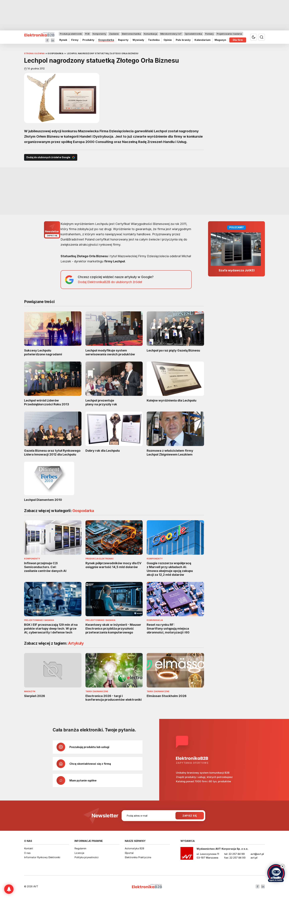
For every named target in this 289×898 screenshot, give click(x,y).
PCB (87, 33)
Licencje (79, 853)
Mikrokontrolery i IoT (171, 33)
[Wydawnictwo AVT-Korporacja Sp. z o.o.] (186, 854)
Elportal (129, 853)
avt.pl (254, 857)
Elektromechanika (131, 33)
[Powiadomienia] (9, 889)
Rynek (63, 39)
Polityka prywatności (86, 857)
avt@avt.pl (257, 854)
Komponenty (99, 33)
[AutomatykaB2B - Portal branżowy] (39, 34)
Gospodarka (106, 39)
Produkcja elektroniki (71, 33)
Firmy (74, 39)
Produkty (88, 39)
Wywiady (138, 39)
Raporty (123, 39)
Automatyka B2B (134, 848)
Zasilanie (114, 33)
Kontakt (28, 848)
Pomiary (209, 33)
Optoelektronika (193, 33)
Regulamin (80, 848)
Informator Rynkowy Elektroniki (42, 857)
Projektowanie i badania (229, 33)
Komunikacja (150, 33)
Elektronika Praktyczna (138, 857)
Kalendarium (203, 39)
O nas (27, 853)
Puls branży (183, 39)
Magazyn (220, 39)
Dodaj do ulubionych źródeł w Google (48, 157)
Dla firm (238, 39)
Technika (154, 39)
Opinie (168, 39)
